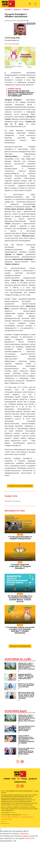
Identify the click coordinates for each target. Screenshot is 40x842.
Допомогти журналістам (20, 646)
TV (18, 779)
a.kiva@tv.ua (24, 814)
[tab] (18, 761)
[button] (30, 4)
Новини (20, 534)
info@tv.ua (13, 812)
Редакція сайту (5, 823)
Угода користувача (6, 819)
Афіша (26, 9)
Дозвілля (17, 9)
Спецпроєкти (20, 782)
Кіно (14, 779)
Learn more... (30, 838)
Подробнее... (24, 833)
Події (20, 562)
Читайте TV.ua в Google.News (20, 486)
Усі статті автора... (12, 44)
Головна (8, 9)
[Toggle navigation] (35, 4)
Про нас (3, 821)
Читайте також (21, 92)
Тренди (24, 779)
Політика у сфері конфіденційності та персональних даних (17, 817)
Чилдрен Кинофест (13, 501)
